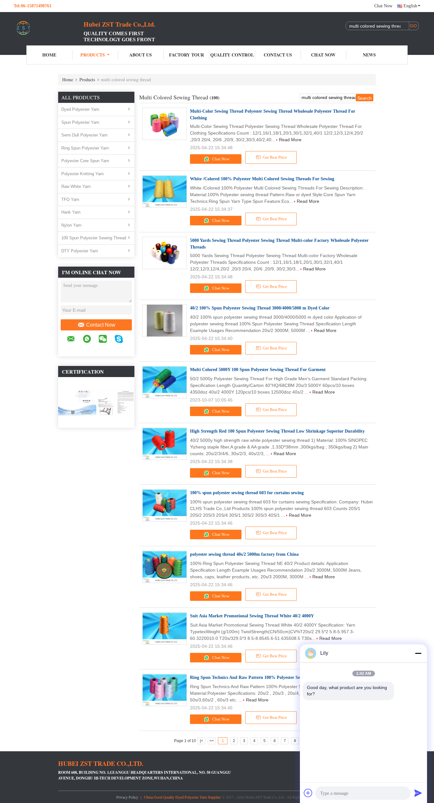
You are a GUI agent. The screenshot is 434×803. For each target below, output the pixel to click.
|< (201, 741)
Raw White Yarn (76, 186)
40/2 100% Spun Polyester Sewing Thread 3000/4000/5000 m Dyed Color (259, 308)
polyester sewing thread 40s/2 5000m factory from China (244, 554)
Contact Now (100, 325)
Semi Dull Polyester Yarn (84, 135)
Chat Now (383, 5)
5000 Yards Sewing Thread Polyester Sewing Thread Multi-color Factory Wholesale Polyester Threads (279, 243)
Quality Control (232, 54)
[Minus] (418, 653)
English (410, 5)
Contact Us (278, 54)
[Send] (418, 793)
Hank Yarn (70, 212)
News (369, 54)
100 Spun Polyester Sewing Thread (93, 238)
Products (92, 54)
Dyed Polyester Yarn (80, 109)
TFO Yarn (70, 199)
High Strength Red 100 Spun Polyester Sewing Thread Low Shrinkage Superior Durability (278, 431)
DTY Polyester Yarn (79, 251)
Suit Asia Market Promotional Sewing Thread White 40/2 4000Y (252, 616)
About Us (140, 54)
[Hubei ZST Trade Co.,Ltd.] (49, 27)
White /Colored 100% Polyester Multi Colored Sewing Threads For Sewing (262, 178)
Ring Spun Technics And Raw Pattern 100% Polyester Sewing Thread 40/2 (262, 677)
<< (211, 741)
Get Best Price (275, 157)
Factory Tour (186, 54)
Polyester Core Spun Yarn (85, 160)
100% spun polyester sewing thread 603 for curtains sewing (247, 492)
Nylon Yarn (71, 225)
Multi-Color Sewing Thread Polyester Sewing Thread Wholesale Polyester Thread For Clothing (272, 114)
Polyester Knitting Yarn (82, 173)
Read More (290, 139)
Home (49, 54)
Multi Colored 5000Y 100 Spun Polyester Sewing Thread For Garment (258, 369)
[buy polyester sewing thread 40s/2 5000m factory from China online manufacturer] (164, 567)
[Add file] (308, 793)
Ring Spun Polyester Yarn (85, 148)
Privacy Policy (127, 797)
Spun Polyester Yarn (80, 122)
